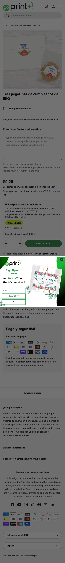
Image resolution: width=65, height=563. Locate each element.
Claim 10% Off (14, 296)
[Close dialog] (61, 259)
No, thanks (13, 302)
